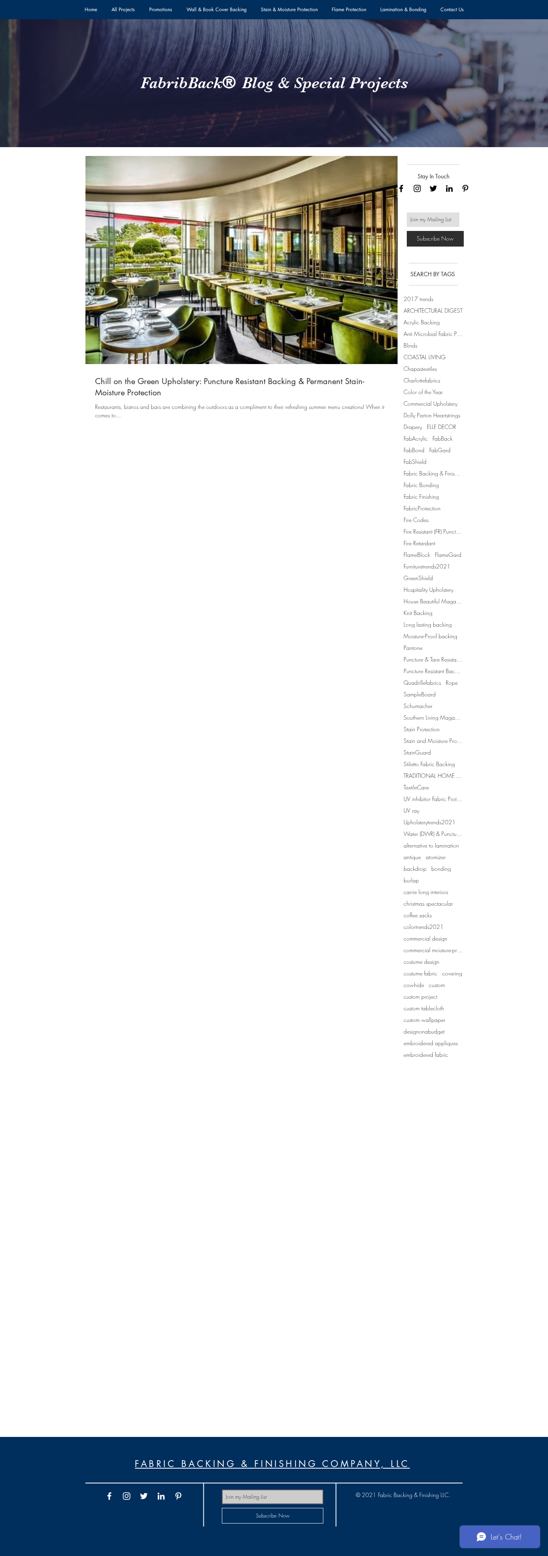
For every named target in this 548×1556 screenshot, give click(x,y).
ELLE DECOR (441, 426)
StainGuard (417, 752)
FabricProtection (422, 508)
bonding (441, 868)
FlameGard (448, 554)
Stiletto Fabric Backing (429, 764)
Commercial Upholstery (430, 403)
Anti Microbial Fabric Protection (433, 333)
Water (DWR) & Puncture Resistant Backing (433, 833)
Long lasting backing (428, 624)
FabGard (440, 450)
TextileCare (416, 787)
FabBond (414, 450)
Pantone (413, 647)
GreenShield (418, 578)
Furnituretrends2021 (427, 566)
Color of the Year (423, 391)
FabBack (442, 438)
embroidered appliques (431, 1043)
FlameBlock (417, 554)
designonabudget (424, 1031)
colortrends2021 (424, 926)
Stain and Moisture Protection (433, 740)
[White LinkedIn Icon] (161, 1496)
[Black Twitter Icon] (433, 188)
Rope (452, 682)
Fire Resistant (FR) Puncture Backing (433, 531)
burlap (411, 880)
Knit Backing (418, 612)
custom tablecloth (424, 1008)
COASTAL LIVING (425, 357)
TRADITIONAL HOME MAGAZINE (433, 775)
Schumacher (418, 705)
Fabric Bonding (421, 485)
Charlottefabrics (422, 380)
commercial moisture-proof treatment (433, 950)
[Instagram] (417, 188)
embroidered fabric (426, 1054)
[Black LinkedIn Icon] (449, 188)
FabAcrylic (416, 438)
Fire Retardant (419, 543)
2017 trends (418, 298)
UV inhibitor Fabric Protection (433, 798)
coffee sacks (418, 915)
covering (452, 973)
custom (437, 984)
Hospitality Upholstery (428, 589)
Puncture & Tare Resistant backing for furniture (433, 659)
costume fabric (420, 973)
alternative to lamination (431, 845)
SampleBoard (420, 694)
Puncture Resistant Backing (433, 671)
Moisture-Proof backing (430, 636)
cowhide (414, 984)
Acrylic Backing (422, 322)
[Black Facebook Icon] (401, 188)
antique (412, 857)
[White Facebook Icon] (109, 1496)
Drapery (413, 426)
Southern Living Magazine (433, 717)
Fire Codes (416, 519)
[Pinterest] (465, 188)
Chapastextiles (420, 368)
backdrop (415, 868)
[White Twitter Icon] (144, 1496)
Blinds (410, 345)
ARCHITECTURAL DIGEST (433, 310)
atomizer (436, 857)
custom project (420, 996)
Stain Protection (422, 729)
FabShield (415, 461)
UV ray (411, 810)
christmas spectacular (428, 903)
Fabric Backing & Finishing (433, 473)
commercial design (425, 938)
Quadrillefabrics (422, 682)
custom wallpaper (424, 1019)
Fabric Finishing (421, 496)
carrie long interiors (426, 891)
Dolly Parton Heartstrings (432, 415)
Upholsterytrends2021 (430, 822)
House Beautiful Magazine (433, 601)
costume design (421, 961)
